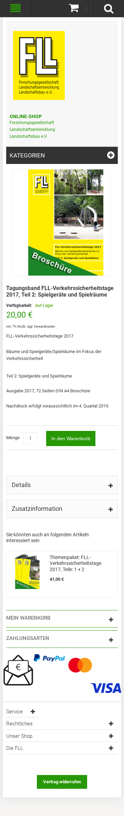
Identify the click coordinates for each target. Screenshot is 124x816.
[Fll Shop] (39, 62)
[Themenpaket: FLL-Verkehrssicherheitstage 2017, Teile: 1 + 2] (27, 572)
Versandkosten (44, 326)
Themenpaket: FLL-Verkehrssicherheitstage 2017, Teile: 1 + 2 (75, 563)
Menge (13, 437)
